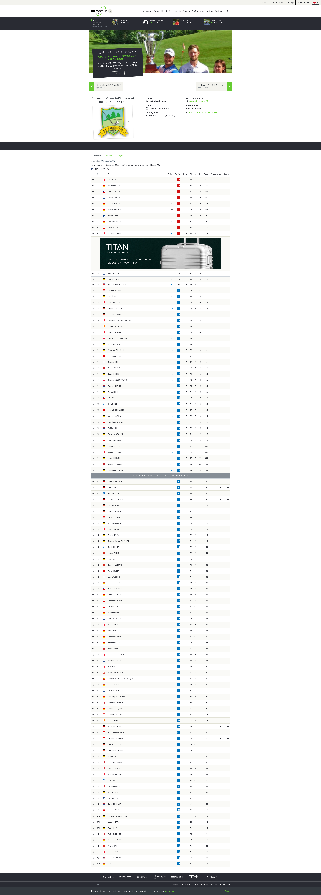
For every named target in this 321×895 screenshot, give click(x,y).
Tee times (109, 156)
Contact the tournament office (203, 112)
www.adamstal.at (197, 101)
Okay (226, 891)
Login (291, 2)
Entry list (120, 156)
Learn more (169, 891)
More (118, 73)
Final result (97, 156)
